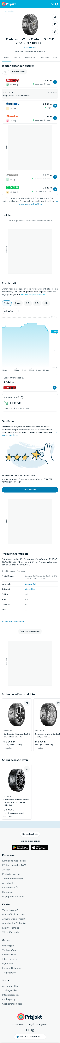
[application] (30, 344)
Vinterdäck (9, 11)
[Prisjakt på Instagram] (32, 1029)
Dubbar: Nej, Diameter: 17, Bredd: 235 (30, 51)
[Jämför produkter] (55, 32)
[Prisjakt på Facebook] (27, 1029)
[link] (17, 724)
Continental (30, 584)
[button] (55, 17)
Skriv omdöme (30, 47)
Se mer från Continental (13, 621)
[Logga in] (56, 4)
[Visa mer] (4, 82)
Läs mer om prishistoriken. (33, 294)
